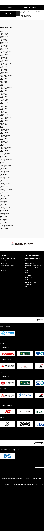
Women (27, 270)
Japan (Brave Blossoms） (9, 258)
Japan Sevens (5, 263)
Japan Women (5, 260)
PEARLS (18, 11)
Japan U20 (4, 270)
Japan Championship (31, 263)
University (28, 274)
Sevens (27, 260)
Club (26, 272)
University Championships (33, 265)
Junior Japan (4, 267)
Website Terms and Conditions (12, 478)
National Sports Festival (32, 267)
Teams (8, 7)
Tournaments (11, 11)
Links (27, 478)
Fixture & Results (25, 7)
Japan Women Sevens (7, 265)
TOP (5, 11)
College (27, 279)
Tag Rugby (28, 284)
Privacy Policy (36, 478)
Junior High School (30, 281)
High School (29, 277)
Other (27, 286)
